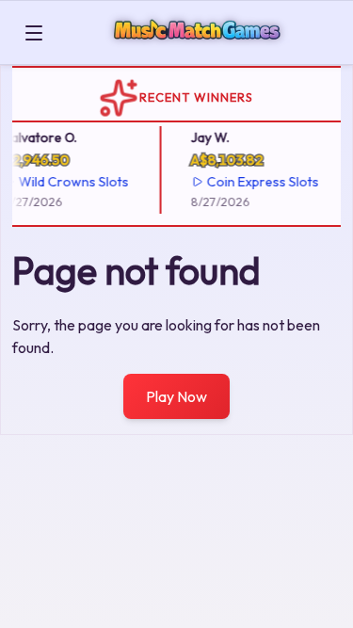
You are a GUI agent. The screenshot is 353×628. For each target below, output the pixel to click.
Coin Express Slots (260, 181)
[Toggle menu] (34, 33)
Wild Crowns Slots (72, 181)
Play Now (176, 396)
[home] (201, 50)
